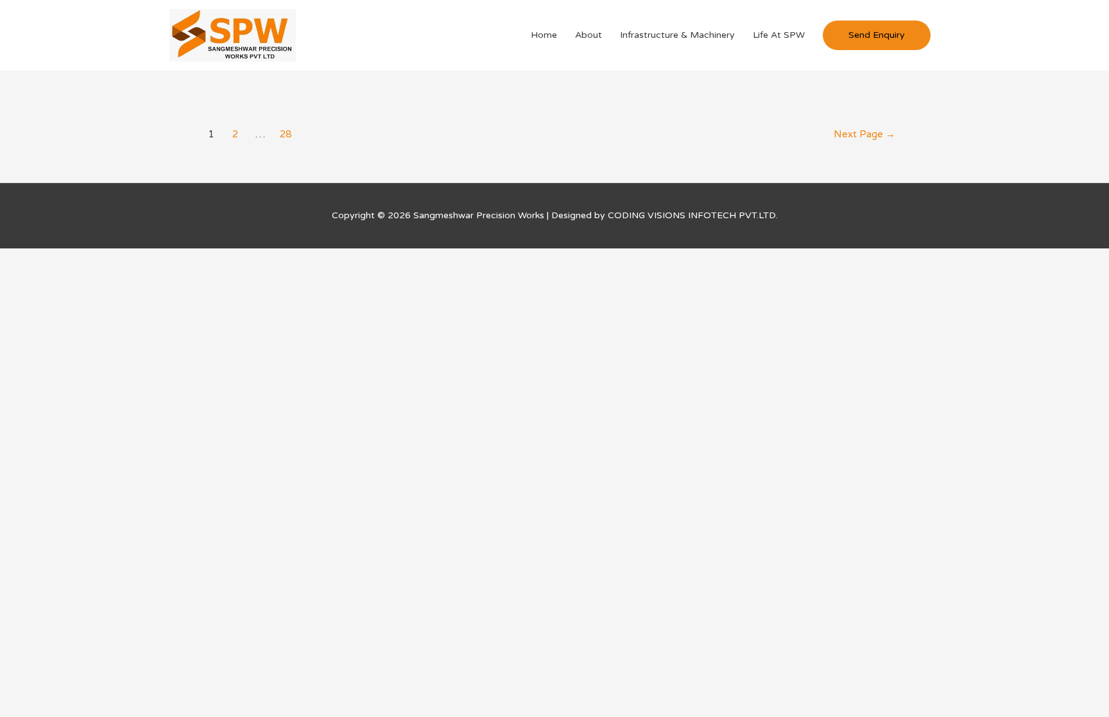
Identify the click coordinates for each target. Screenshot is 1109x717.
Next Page (864, 134)
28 (285, 134)
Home (544, 35)
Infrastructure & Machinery (677, 35)
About (588, 35)
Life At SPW (779, 35)
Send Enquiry (876, 35)
